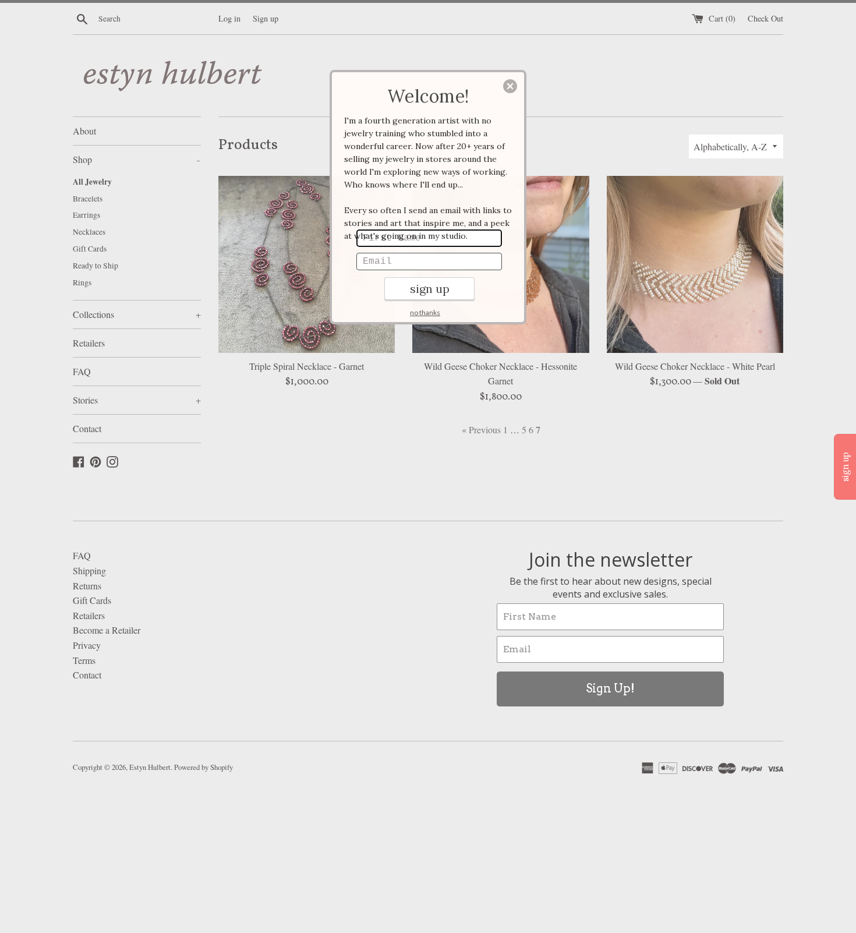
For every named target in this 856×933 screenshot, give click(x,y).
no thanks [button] (425, 312)
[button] (510, 86)
